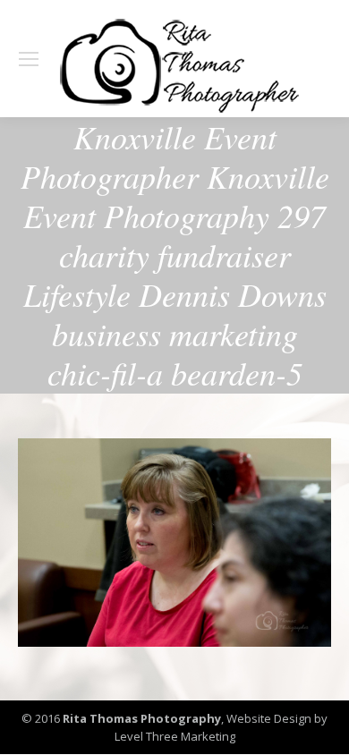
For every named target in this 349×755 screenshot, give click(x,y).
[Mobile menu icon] (28, 59)
